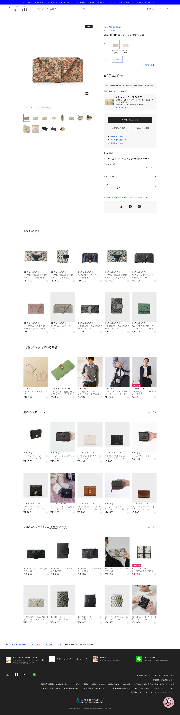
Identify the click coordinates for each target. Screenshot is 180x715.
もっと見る (150, 167)
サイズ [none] (106, 59)
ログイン (151, 9)
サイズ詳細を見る (147, 65)
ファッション (35, 645)
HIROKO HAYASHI (114, 27)
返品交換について (117, 143)
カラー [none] (106, 43)
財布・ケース (49, 645)
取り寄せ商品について (119, 140)
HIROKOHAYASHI (19, 645)
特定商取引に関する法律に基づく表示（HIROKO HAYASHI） (127, 197)
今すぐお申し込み (122, 107)
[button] (58, 64)
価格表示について (117, 136)
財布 (59, 645)
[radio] (116, 47)
